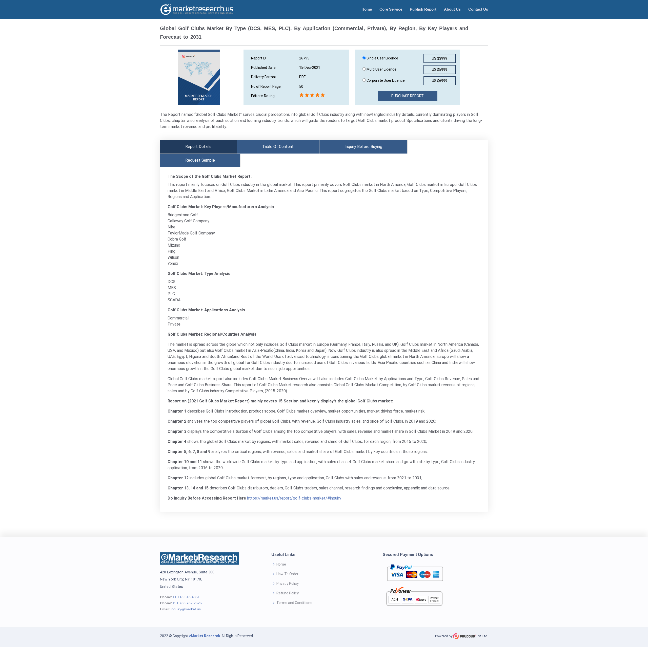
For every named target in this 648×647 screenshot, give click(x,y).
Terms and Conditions (294, 603)
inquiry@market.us (186, 609)
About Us (452, 9)
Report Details (198, 146)
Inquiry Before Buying (363, 146)
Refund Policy (287, 593)
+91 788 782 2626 (187, 603)
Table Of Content (278, 146)
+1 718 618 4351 (186, 597)
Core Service (390, 9)
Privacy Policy (287, 583)
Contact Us (478, 9)
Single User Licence (382, 58)
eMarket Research (204, 636)
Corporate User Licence (385, 80)
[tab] (198, 147)
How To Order (287, 574)
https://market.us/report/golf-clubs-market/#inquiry (294, 498)
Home (366, 9)
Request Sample (200, 160)
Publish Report (423, 9)
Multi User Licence (381, 69)
